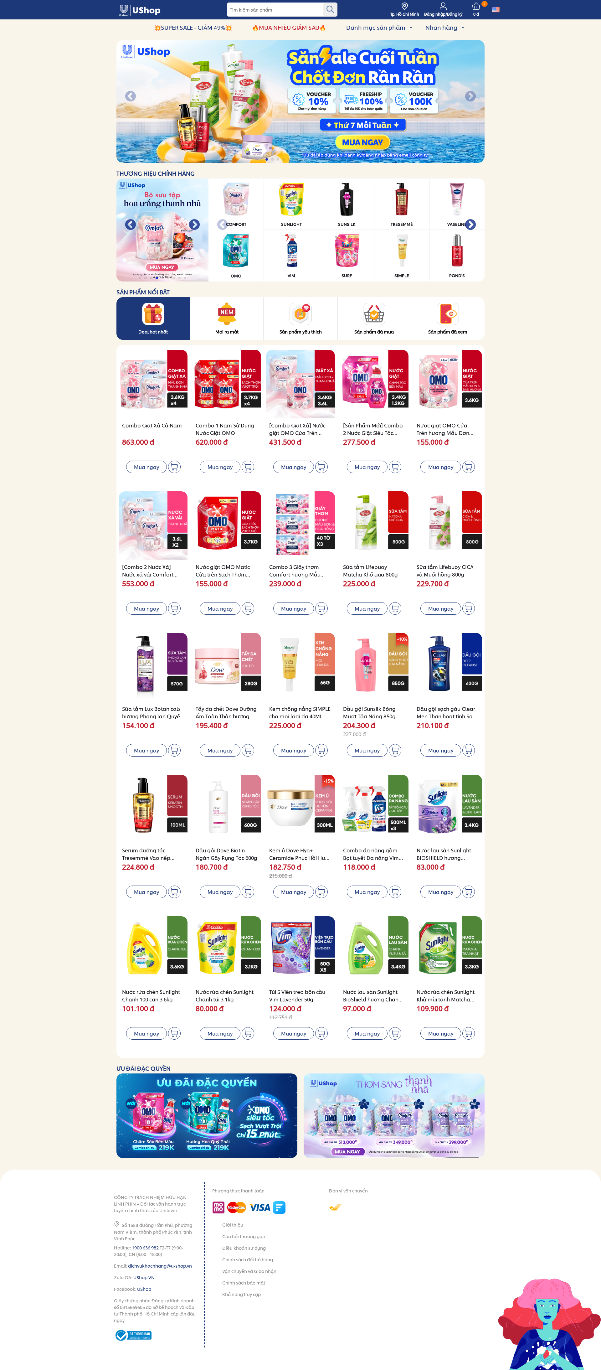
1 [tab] (261, 159)
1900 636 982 (145, 1247)
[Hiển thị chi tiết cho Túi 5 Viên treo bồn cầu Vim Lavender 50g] (300, 950)
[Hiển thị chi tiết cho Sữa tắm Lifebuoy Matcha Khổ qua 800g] (374, 525)
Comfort (236, 224)
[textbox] (282, 10)
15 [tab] (340, 159)
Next (470, 96)
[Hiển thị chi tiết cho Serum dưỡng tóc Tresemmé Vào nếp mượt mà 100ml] (153, 809)
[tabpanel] (300, 101)
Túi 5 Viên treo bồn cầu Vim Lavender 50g (297, 995)
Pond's (457, 275)
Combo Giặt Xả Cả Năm (152, 425)
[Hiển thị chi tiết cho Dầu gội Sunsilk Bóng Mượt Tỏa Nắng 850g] (374, 667)
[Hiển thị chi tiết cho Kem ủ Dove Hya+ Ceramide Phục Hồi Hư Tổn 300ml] (300, 809)
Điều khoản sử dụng (244, 1248)
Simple (401, 275)
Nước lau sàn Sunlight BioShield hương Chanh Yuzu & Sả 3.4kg (372, 999)
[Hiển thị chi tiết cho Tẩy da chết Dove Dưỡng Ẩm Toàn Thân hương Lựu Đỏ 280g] (227, 667)
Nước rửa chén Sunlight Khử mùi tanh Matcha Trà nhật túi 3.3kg (446, 999)
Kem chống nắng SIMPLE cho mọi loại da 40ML (300, 712)
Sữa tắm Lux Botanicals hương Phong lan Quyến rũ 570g (152, 716)
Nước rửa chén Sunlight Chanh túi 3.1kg (225, 995)
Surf (347, 275)
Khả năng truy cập (241, 1294)
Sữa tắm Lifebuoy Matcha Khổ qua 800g (370, 570)
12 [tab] (323, 159)
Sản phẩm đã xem (447, 331)
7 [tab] (295, 159)
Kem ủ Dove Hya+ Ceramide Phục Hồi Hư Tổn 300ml (297, 857)
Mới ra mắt (227, 331)
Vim (291, 275)
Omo (236, 275)
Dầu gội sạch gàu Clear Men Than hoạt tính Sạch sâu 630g (447, 716)
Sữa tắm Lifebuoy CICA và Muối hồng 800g (445, 570)
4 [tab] (278, 159)
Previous (130, 96)
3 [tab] (273, 159)
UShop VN (144, 1277)
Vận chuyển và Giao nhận (249, 1271)
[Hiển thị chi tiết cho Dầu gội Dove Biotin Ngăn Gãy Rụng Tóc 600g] (227, 809)
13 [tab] (329, 159)
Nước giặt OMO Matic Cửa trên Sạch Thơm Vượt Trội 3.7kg (223, 574)
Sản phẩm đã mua (374, 331)
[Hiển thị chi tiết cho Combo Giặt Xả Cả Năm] (153, 384)
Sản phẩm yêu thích (301, 331)
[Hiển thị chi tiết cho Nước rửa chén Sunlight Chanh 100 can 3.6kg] (153, 950)
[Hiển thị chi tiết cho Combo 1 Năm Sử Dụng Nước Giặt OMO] (227, 384)
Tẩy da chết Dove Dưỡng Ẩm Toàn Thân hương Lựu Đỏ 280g (226, 716)
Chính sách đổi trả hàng (247, 1259)
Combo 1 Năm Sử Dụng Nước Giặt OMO (225, 428)
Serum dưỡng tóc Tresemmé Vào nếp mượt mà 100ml (146, 857)
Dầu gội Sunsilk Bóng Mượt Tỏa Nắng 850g (369, 712)
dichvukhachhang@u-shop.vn (160, 1266)
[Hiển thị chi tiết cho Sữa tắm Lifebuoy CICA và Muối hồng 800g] (448, 525)
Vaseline (457, 224)
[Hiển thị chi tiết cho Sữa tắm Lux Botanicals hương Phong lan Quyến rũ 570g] (153, 667)
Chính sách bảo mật (243, 1282)
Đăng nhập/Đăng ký (443, 14)
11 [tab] (318, 159)
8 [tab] (301, 159)
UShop (144, 1289)
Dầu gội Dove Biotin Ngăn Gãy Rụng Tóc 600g (226, 853)
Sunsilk (346, 224)
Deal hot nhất (153, 331)
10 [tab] (312, 159)
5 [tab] (284, 159)
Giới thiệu (232, 1225)
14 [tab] (335, 159)
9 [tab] (306, 159)
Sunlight (291, 224)
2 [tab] (267, 159)
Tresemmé (402, 224)
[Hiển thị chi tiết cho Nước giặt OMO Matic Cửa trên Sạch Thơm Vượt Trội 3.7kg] (227, 525)
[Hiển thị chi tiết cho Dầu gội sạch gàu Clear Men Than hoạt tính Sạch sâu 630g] (448, 667)
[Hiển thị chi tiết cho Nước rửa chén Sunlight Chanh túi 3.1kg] (227, 950)
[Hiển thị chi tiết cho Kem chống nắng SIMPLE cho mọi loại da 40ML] (300, 667)
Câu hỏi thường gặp (243, 1236)
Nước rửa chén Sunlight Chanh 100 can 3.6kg (151, 995)
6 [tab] (289, 159)
